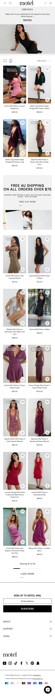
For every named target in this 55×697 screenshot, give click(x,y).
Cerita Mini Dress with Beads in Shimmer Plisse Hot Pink (14, 550)
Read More (27, 20)
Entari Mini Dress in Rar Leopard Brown (15, 277)
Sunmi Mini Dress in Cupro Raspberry (14, 107)
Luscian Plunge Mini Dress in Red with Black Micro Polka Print (15, 494)
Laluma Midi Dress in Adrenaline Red (39, 493)
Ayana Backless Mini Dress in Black (39, 277)
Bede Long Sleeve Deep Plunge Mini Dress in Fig (14, 160)
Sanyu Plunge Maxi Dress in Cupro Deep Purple (39, 386)
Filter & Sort (41, 61)
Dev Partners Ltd (38, 678)
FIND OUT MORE (27, 201)
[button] (22, 69)
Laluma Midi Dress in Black (39, 329)
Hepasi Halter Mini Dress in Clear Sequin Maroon (14, 440)
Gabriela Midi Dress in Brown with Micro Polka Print (39, 162)
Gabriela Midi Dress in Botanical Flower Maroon (39, 440)
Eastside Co (37, 675)
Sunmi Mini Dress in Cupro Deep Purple (14, 386)
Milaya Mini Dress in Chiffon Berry (39, 549)
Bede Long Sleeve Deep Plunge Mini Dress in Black (39, 107)
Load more (27, 573)
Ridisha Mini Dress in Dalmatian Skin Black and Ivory (15, 331)
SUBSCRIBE (27, 608)
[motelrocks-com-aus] (26, 3)
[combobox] (10, 3)
